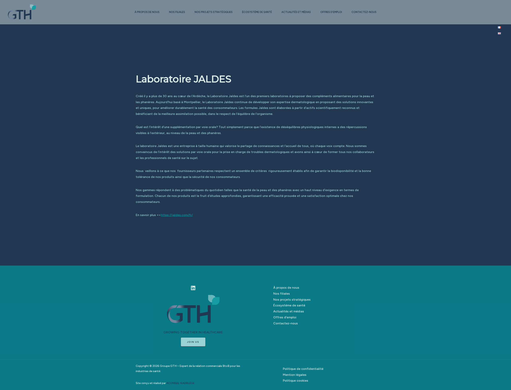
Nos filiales (177, 12)
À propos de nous (147, 12)
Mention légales (294, 375)
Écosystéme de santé (257, 12)
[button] (193, 342)
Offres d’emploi (331, 12)
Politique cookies (295, 380)
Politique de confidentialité (303, 369)
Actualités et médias (296, 12)
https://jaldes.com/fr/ (177, 215)
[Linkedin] (193, 287)
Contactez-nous (364, 12)
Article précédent (151, 248)
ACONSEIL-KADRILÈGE (180, 383)
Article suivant (362, 248)
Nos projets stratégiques (214, 12)
